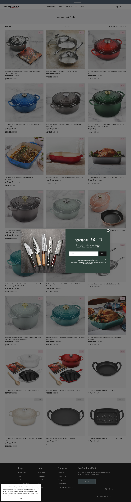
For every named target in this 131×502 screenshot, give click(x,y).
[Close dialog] (108, 230)
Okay (21, 498)
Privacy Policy (34, 493)
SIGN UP (103, 254)
